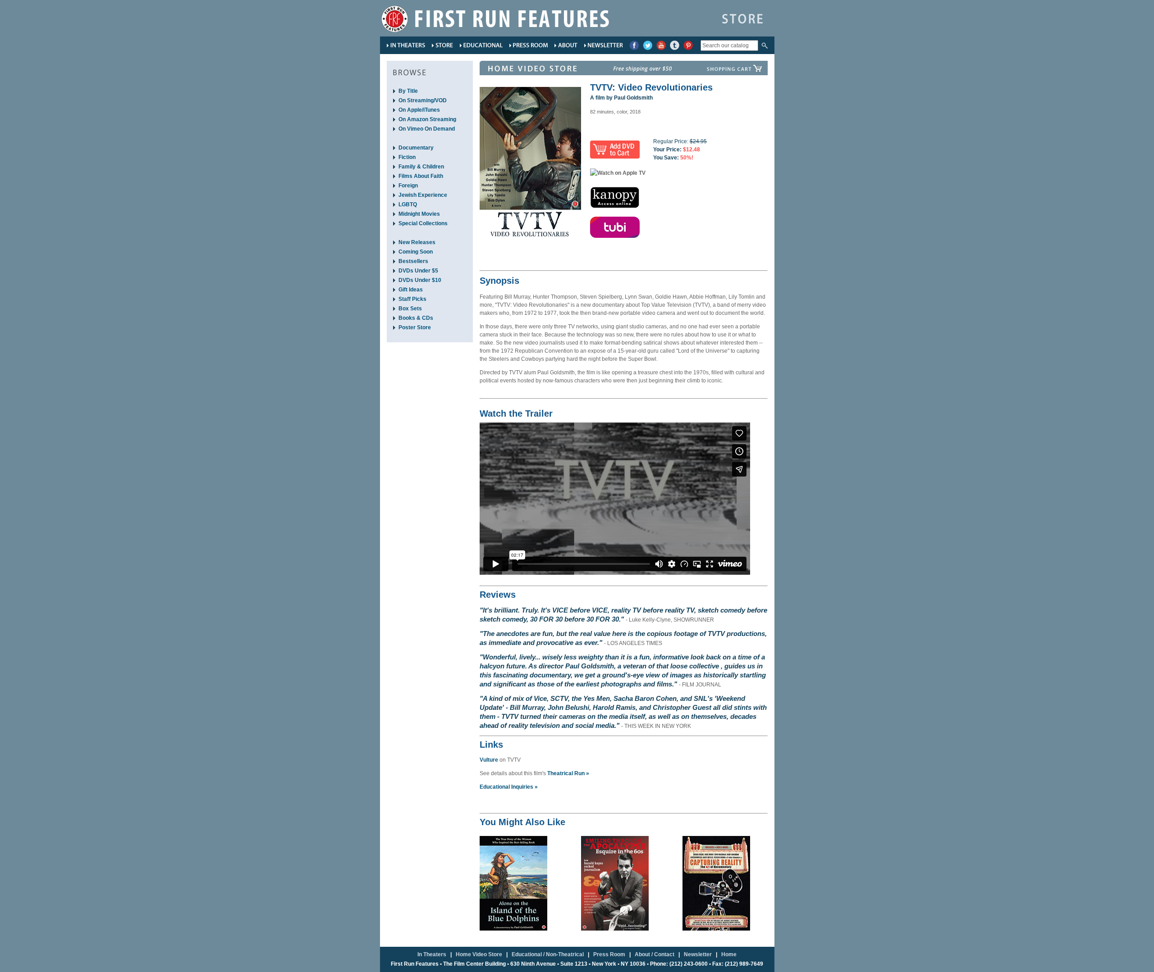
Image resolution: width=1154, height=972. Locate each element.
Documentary (416, 148)
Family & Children (421, 167)
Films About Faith (420, 176)
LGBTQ (407, 204)
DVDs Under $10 (419, 280)
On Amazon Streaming (427, 119)
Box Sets (410, 308)
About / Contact (654, 954)
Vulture (489, 760)
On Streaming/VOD (422, 100)
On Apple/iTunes (419, 110)
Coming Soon (415, 252)
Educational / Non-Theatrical (548, 954)
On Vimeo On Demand (426, 129)
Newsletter (698, 954)
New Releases (416, 242)
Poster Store (414, 327)
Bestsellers (413, 261)
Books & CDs (415, 318)
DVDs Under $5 (418, 271)
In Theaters (431, 954)
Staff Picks (412, 299)
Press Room (609, 954)
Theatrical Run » (568, 773)
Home (729, 954)
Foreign (408, 185)
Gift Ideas (410, 289)
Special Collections (423, 223)
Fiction (407, 157)
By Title (408, 91)
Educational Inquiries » (509, 787)
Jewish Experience (422, 195)
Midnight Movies (419, 214)
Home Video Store (479, 954)
